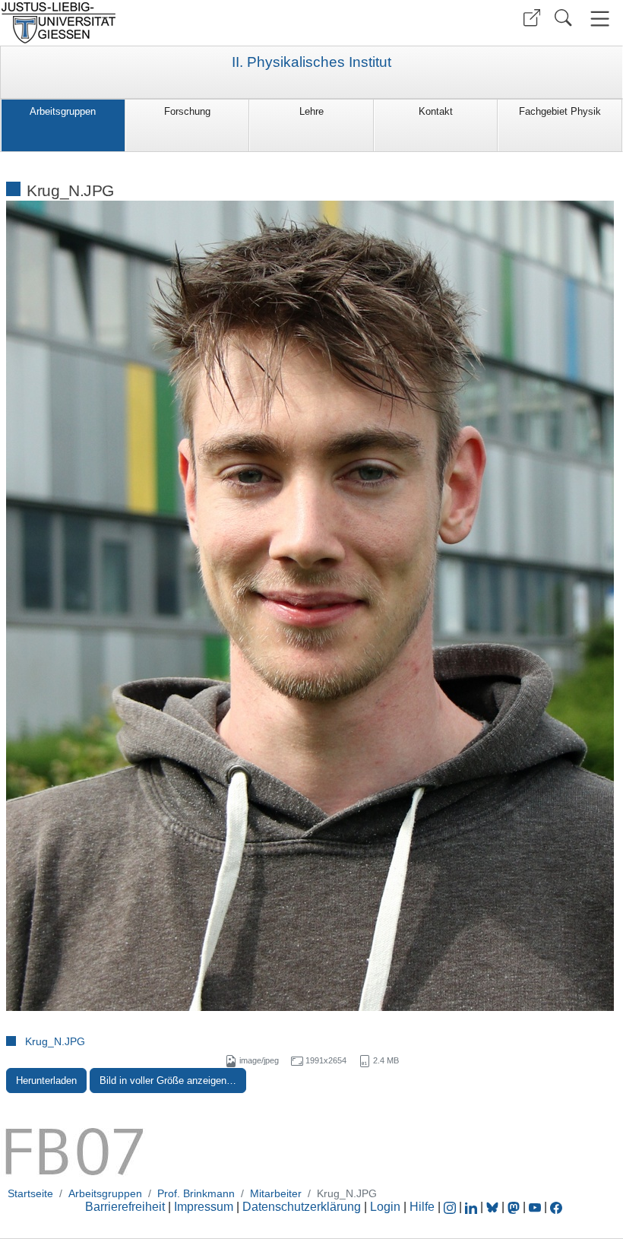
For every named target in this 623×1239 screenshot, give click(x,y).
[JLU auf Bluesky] (493, 1206)
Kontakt (436, 111)
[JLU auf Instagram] (451, 1206)
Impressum (203, 1206)
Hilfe (422, 1206)
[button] (531, 18)
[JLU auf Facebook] (556, 1206)
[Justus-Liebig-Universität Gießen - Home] (154, 23)
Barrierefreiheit (125, 1206)
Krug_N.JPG (55, 1041)
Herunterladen (46, 1080)
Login (386, 1206)
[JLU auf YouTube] (535, 1206)
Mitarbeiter (276, 1193)
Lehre (311, 111)
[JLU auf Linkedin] (472, 1206)
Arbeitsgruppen (63, 111)
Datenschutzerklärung (301, 1206)
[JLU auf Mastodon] (515, 1206)
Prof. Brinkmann (196, 1193)
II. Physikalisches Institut (311, 62)
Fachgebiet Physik (560, 111)
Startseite (30, 1193)
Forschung (187, 111)
